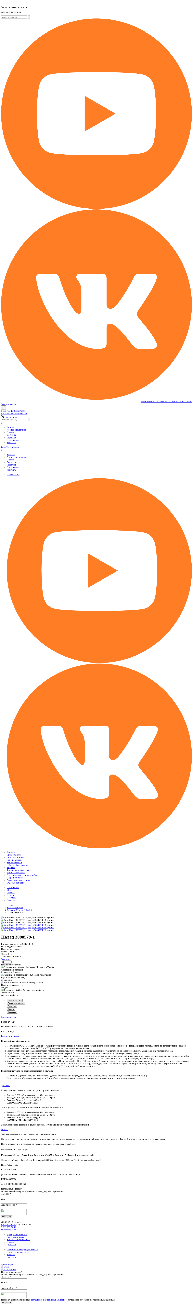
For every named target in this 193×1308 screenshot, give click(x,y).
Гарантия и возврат (16, 1003)
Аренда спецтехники (17, 430)
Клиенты (11, 895)
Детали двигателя (15, 857)
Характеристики (14, 1000)
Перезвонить (11, 417)
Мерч (9, 890)
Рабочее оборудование (17, 865)
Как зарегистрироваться (18, 1239)
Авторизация (13, 474)
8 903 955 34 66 (8, 1227)
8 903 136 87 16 (179, 401)
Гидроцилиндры (15, 877)
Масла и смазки (14, 862)
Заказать (5, 959)
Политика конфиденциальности (22, 1249)
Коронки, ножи (14, 860)
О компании (13, 440)
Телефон (6, 1194)
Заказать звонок (8, 404)
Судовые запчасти (15, 883)
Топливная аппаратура (18, 870)
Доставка (11, 435)
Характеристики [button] (9, 1017)
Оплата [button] (4, 1129)
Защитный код (9, 1205)
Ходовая (11, 867)
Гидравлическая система (18, 880)
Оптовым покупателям (18, 1252)
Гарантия (11, 437)
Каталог (11, 427)
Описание (12, 1012)
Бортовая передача (16, 872)
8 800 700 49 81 (153, 401)
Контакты (11, 442)
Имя (4, 1199)
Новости (11, 900)
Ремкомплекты (14, 855)
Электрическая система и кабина (23, 875)
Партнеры (12, 897)
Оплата (10, 432)
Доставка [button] (5, 1085)
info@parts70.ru (8, 1229)
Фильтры (11, 852)
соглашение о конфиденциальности (48, 1300)
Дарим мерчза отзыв (7, 1265)
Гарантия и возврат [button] (10, 1036)
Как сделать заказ (15, 1237)
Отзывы (11, 892)
